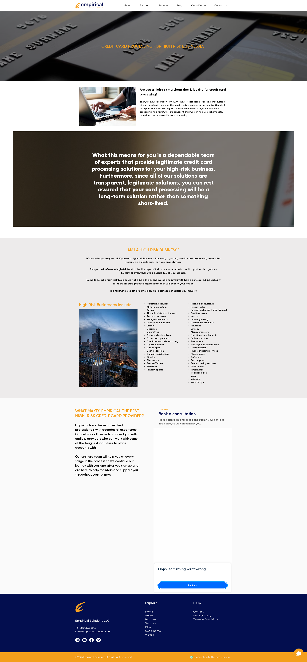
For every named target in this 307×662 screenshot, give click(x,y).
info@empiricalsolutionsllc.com (93, 631)
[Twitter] (98, 640)
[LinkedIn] (84, 640)
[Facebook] (91, 640)
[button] (163, 5)
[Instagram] (77, 640)
